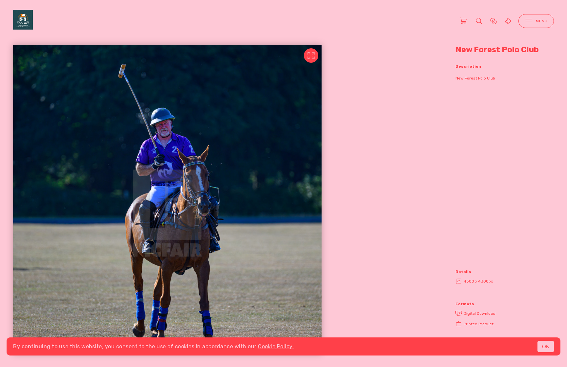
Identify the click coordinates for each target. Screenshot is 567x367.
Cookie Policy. (276, 346)
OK (545, 346)
